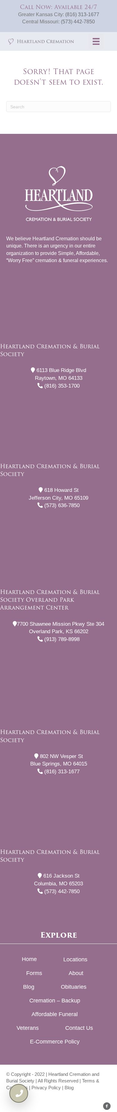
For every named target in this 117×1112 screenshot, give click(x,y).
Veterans (28, 1028)
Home (29, 959)
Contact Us (79, 1028)
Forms (34, 973)
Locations (75, 959)
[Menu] (96, 41)
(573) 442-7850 (78, 21)
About (76, 973)
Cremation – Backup (54, 1000)
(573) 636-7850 (61, 505)
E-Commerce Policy (55, 1042)
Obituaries (73, 987)
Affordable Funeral (55, 1014)
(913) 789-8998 (61, 639)
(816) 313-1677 (82, 14)
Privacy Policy (46, 1087)
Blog (28, 987)
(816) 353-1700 (61, 386)
